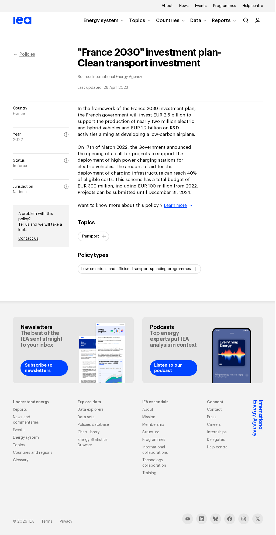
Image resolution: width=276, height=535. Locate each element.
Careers (214, 425)
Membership (153, 425)
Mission (148, 417)
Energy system (101, 20)
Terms (46, 521)
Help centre (253, 6)
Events (201, 6)
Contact (214, 410)
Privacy (66, 521)
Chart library (88, 432)
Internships (217, 432)
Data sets (86, 417)
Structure (150, 432)
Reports (221, 20)
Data (195, 20)
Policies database (93, 425)
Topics (137, 20)
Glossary (20, 460)
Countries (168, 20)
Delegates (216, 440)
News (184, 6)
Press (211, 417)
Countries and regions (32, 453)
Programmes (224, 6)
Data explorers (91, 410)
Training (149, 473)
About (167, 6)
